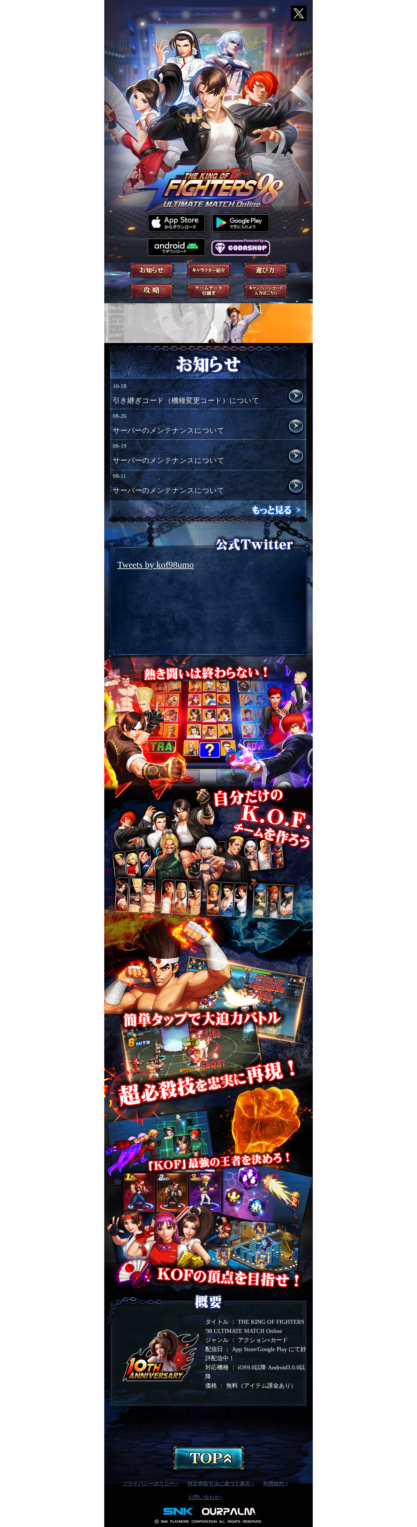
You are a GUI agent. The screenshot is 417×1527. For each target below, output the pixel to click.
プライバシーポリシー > (150, 1483)
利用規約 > (275, 1483)
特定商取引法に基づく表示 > (221, 1483)
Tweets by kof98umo (155, 565)
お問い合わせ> (205, 1497)
